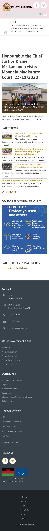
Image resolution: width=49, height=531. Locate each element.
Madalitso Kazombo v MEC (12, 422)
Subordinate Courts (10, 388)
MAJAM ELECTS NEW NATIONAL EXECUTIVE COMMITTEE (29, 134)
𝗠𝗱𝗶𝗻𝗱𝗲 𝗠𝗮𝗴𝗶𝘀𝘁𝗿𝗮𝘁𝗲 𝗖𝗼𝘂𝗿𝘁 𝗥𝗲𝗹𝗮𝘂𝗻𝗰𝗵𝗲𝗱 (22, 180)
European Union (17, 481)
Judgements (7, 401)
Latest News (8, 192)
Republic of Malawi (24, 479)
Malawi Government (10, 364)
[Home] (18, 6)
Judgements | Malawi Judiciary (14, 268)
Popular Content (10, 442)
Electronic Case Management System (17, 397)
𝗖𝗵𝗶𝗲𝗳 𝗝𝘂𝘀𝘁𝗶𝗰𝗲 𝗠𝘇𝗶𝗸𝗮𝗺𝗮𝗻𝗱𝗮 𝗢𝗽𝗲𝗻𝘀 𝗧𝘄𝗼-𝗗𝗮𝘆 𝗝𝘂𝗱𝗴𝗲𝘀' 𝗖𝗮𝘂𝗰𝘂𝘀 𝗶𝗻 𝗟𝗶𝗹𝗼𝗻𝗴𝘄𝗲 (29, 151)
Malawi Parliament (9, 352)
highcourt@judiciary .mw (17, 328)
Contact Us (25, 518)
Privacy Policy (25, 510)
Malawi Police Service (10, 356)
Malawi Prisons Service (11, 360)
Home (4, 417)
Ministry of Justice (9, 347)
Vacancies (24, 501)
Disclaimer (25, 514)
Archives (24, 505)
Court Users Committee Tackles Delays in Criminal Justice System (29, 165)
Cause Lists (6, 393)
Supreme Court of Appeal (12, 380)
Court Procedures (9, 426)
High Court (6, 384)
